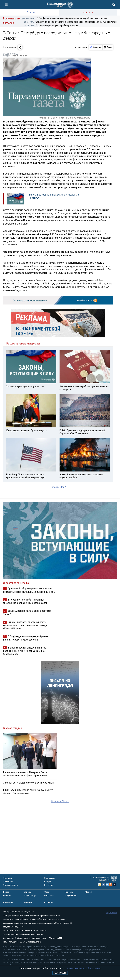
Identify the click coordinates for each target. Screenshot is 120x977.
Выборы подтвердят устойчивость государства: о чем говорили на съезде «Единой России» (25, 625)
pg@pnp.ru (36, 942)
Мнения (88, 892)
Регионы (7, 895)
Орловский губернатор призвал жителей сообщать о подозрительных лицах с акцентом (29, 590)
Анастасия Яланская (18, 56)
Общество (8, 881)
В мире (47, 881)
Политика (7, 878)
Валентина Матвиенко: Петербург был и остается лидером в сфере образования (25, 774)
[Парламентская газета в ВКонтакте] (103, 884)
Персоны (69, 892)
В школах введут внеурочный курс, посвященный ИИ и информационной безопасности (25, 651)
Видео (6, 892)
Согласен (60, 973)
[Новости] (95, 47)
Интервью (49, 895)
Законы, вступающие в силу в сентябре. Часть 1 (30, 782)
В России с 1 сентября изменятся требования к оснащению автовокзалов (25, 601)
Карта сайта (111, 913)
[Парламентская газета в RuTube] (114, 884)
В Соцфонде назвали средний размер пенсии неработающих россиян (64, 18)
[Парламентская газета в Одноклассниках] (110, 884)
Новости (88, 12)
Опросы (27, 892)
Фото (46, 892)
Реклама (28, 902)
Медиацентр (30, 895)
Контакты (8, 902)
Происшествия (10, 885)
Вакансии (48, 902)
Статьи (31, 12)
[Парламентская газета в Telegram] (107, 884)
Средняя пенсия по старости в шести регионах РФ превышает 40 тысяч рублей (70, 21)
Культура (48, 885)
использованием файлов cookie (84, 968)
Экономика (49, 878)
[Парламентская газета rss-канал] (100, 884)
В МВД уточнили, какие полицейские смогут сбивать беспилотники (28, 791)
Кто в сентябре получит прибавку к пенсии (51, 25)
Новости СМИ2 (58, 487)
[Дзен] (107, 47)
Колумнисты (71, 895)
